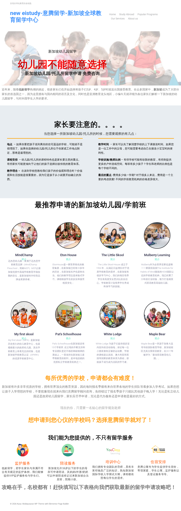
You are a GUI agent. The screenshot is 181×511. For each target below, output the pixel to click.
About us (133, 18)
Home (112, 14)
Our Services (118, 18)
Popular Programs (148, 14)
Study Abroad (126, 14)
